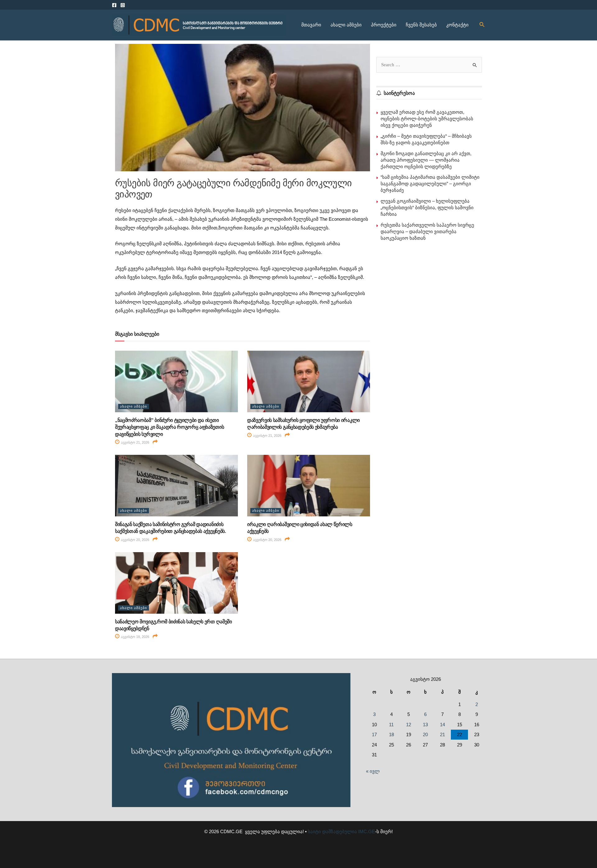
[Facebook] (114, 5)
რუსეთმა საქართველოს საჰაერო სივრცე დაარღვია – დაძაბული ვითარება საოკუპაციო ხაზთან (427, 231)
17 (374, 734)
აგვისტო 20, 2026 (134, 540)
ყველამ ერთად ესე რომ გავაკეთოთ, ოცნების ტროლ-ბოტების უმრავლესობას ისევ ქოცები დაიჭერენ (427, 118)
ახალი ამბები (346, 24)
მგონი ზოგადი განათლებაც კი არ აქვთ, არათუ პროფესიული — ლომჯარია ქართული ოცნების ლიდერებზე (426, 160)
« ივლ (373, 771)
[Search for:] (429, 64)
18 (391, 734)
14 (442, 724)
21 (442, 734)
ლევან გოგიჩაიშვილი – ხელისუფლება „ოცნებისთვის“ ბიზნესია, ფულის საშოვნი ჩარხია (427, 207)
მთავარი (311, 24)
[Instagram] (122, 5)
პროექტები (383, 24)
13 (425, 724)
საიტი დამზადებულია (332, 831)
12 (408, 724)
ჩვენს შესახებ (421, 24)
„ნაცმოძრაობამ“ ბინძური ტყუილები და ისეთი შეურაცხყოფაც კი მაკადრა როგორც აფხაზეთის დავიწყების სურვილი (169, 427)
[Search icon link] (482, 25)
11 (391, 724)
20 (425, 734)
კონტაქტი (457, 24)
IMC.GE (366, 831)
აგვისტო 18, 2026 (134, 637)
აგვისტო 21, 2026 (134, 442)
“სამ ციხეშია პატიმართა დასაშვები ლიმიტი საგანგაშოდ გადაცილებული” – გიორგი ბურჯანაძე (430, 183)
